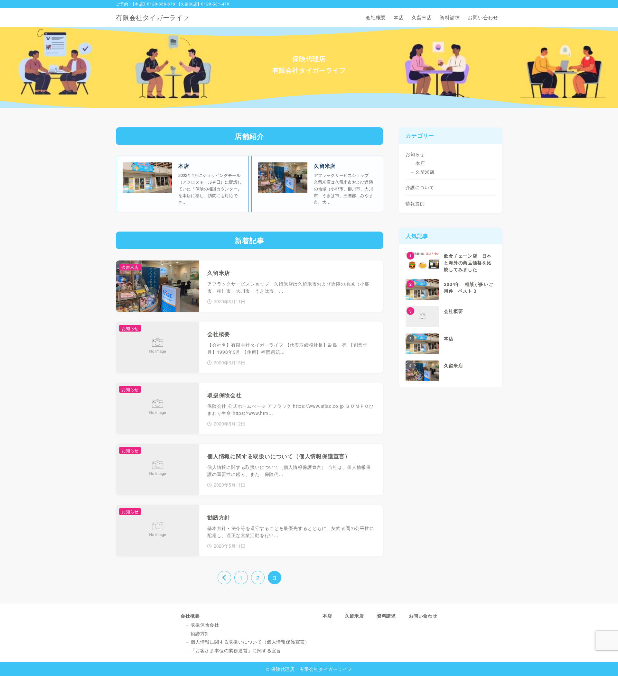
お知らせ (415, 154)
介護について (420, 187)
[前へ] (224, 577)
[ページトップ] (603, 661)
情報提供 (415, 203)
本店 (420, 163)
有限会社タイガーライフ (153, 17)
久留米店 (425, 172)
